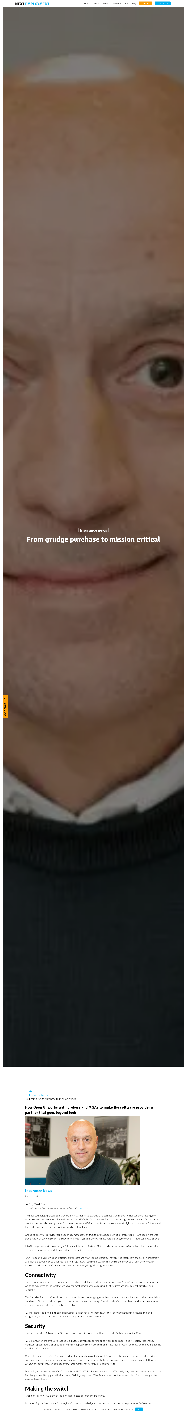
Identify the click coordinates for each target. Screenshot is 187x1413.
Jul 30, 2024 (32, 1204)
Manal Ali (33, 1196)
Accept (139, 1409)
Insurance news (93, 530)
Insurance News (38, 1095)
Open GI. (83, 1207)
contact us (5, 706)
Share (44, 1204)
